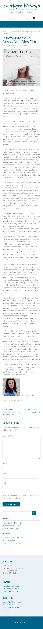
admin (26, 46)
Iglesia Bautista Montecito (12, 523)
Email (5, 473)
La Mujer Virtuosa (21, 5)
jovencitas (17, 400)
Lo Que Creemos (9, 540)
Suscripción (7, 546)
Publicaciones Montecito (12, 526)
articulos (10, 400)
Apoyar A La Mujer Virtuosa (13, 538)
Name (5, 463)
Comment (7, 436)
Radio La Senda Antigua (11, 529)
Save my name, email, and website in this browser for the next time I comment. (21, 496)
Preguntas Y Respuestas (12, 543)
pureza (23, 400)
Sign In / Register (14, 18)
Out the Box (24, 622)
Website (6, 483)
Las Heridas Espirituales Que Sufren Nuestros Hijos (11, 412)
